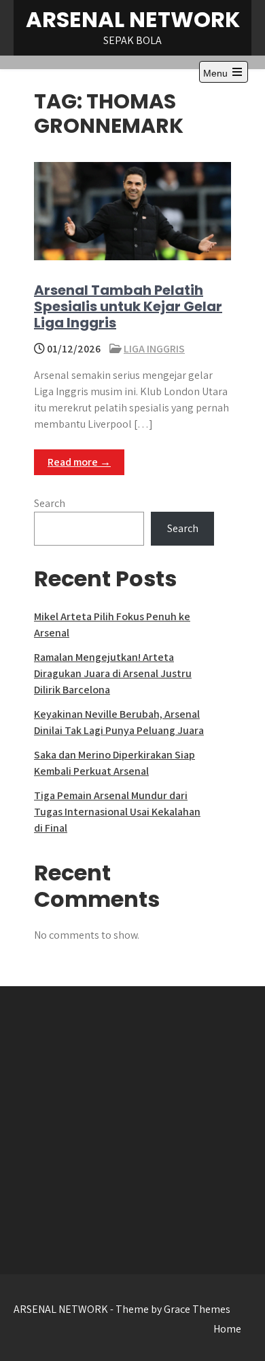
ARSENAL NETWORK (133, 19)
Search (49, 503)
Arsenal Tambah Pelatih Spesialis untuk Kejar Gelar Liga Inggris (128, 306)
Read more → (79, 462)
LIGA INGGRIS (154, 349)
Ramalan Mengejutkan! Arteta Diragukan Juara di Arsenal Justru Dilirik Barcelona (113, 673)
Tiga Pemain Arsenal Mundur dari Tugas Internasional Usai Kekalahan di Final (117, 811)
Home (227, 1329)
